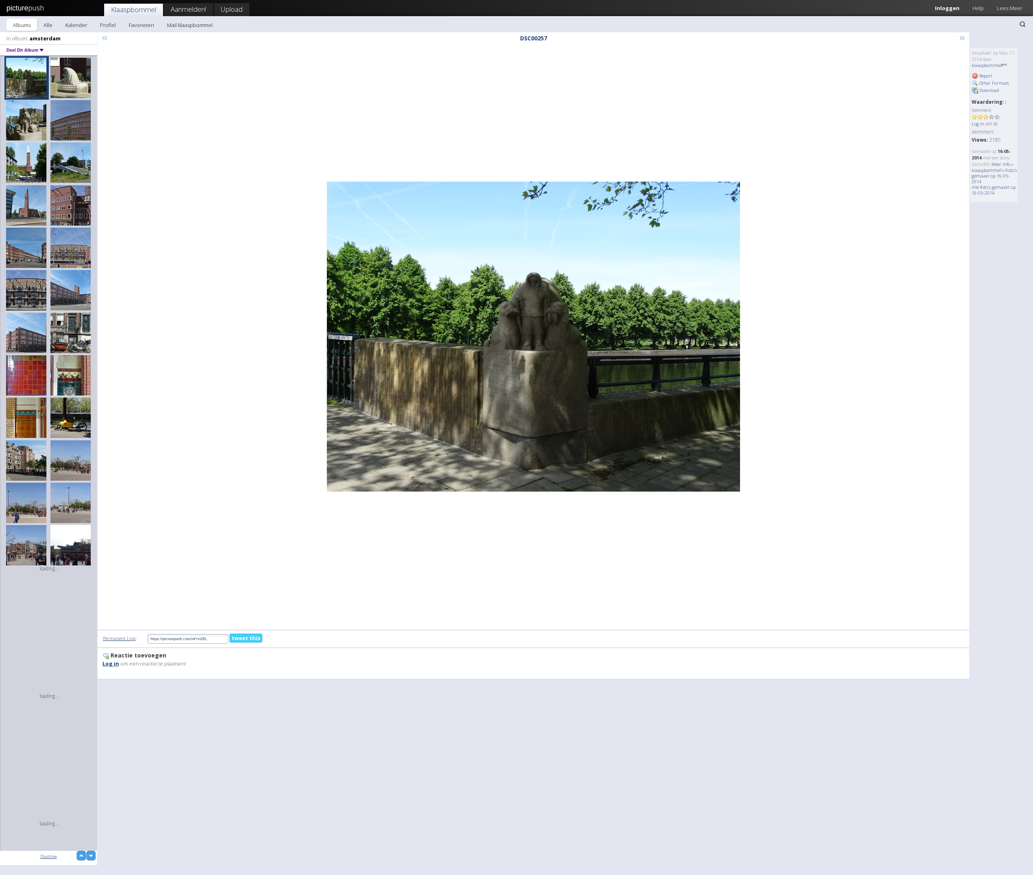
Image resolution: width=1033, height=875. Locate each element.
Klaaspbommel (133, 9)
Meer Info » (1002, 164)
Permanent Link (119, 638)
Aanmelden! (188, 9)
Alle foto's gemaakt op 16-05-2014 (994, 190)
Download (988, 90)
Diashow (48, 856)
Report (985, 76)
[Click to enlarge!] (533, 337)
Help (978, 8)
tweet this (246, 638)
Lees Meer (1010, 8)
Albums (22, 25)
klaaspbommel (986, 65)
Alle (48, 25)
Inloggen (947, 8)
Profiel (108, 25)
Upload (232, 9)
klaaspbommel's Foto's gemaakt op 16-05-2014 (994, 175)
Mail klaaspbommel (190, 25)
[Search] (1022, 24)
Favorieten (141, 25)
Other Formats (993, 83)
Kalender (76, 25)
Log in (978, 124)
